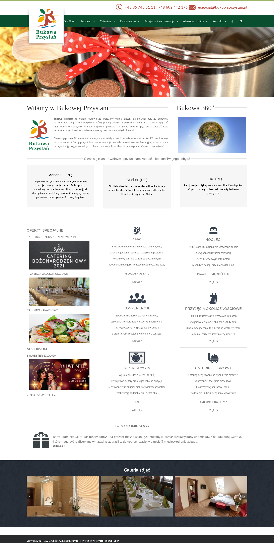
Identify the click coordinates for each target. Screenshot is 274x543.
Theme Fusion (112, 540)
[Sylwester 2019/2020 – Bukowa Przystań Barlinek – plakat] (59, 360)
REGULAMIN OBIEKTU (137, 273)
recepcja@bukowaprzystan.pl (221, 7)
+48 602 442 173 (173, 7)
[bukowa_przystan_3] (137, 496)
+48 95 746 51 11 (140, 7)
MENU (137, 402)
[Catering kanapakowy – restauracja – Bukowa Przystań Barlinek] (59, 315)
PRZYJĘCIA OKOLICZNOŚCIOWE (47, 273)
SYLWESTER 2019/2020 (41, 355)
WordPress (97, 540)
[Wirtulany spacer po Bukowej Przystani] (212, 118)
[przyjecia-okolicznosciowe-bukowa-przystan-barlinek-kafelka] (59, 279)
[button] (241, 21)
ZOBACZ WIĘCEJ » (41, 395)
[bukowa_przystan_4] (211, 496)
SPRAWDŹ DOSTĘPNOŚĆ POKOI (213, 274)
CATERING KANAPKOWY (42, 310)
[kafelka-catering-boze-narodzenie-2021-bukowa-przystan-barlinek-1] (59, 242)
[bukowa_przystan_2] (63, 496)
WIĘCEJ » (137, 281)
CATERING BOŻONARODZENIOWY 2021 (51, 237)
